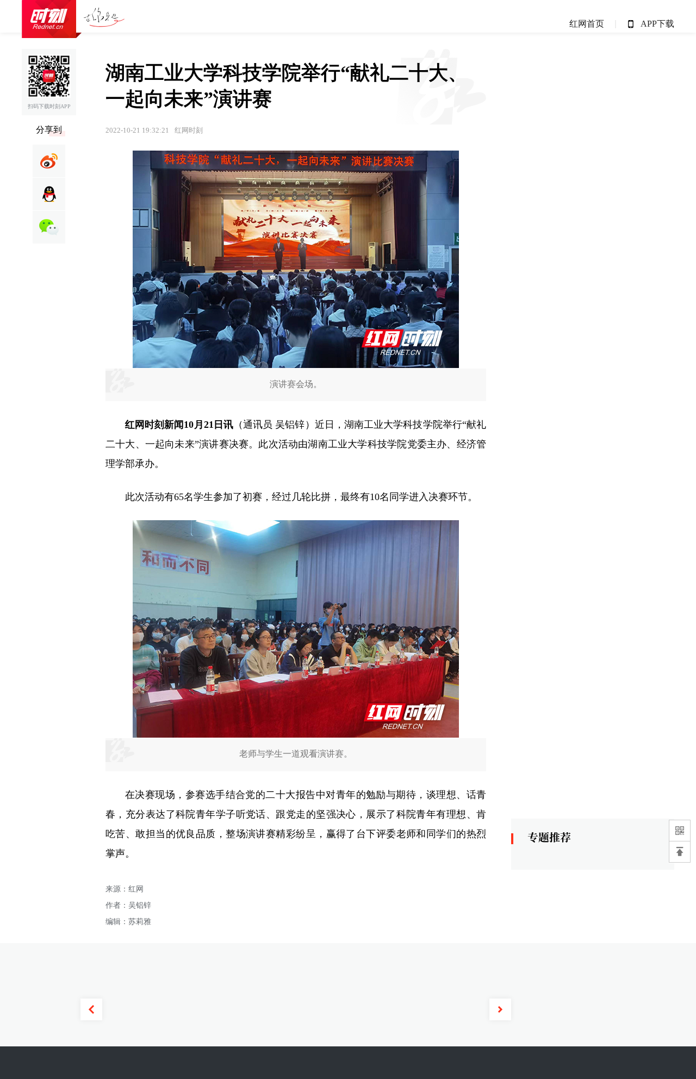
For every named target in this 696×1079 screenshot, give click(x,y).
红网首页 (586, 23)
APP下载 (657, 23)
